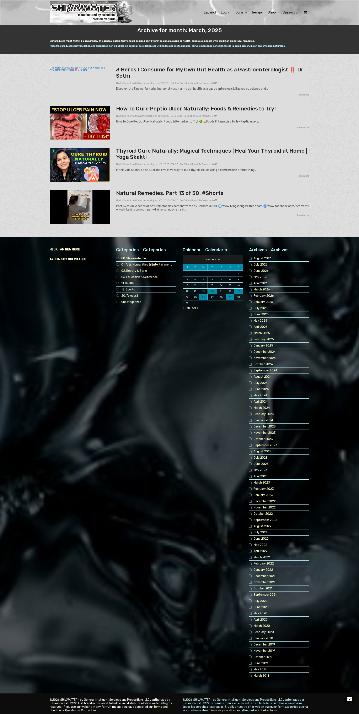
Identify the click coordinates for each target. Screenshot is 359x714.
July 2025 (261, 308)
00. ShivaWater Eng (134, 258)
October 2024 (263, 364)
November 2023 (265, 433)
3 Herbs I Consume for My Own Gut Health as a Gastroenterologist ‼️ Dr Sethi (209, 72)
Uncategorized (131, 302)
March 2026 (262, 289)
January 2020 (263, 638)
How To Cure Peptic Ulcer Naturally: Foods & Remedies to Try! (196, 108)
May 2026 (260, 277)
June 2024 (261, 389)
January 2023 (263, 495)
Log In (225, 12)
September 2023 (265, 445)
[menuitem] (210, 12)
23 (238, 291)
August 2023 (263, 451)
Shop (272, 12)
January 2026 (263, 302)
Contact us (88, 710)
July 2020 (261, 601)
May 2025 (260, 320)
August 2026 (263, 258)
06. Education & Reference (195, 83)
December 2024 (265, 352)
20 (212, 291)
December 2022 (265, 501)
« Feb (186, 308)
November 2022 (265, 507)
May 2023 (260, 470)
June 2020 (261, 607)
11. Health (127, 283)
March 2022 (262, 557)
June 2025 (261, 314)
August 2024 (263, 376)
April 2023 (261, 476)
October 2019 (263, 657)
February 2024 (264, 414)
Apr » (195, 308)
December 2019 (264, 644)
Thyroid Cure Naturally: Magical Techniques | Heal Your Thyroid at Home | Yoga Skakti (211, 154)
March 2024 (262, 408)
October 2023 (263, 439)
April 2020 (261, 619)
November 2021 (264, 582)
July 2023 (261, 457)
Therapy (256, 12)
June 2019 (261, 663)
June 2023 (261, 464)
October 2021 (263, 588)
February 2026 (264, 296)
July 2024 (261, 383)
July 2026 (261, 264)
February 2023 (264, 489)
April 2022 (261, 551)
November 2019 (264, 651)
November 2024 (265, 358)
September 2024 (265, 370)
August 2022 (263, 526)
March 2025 (262, 333)
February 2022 (264, 563)
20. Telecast (129, 296)
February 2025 (264, 339)
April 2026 (261, 283)
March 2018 (261, 675)
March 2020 (262, 626)
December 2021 (264, 576)
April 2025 (261, 327)
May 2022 (260, 545)
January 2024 (263, 420)
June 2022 (261, 538)
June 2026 (261, 271)
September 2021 (265, 594)
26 (203, 297)
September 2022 (265, 520)
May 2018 (260, 669)
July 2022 (261, 532)
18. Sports (128, 289)
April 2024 (261, 401)
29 (230, 297)
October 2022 (263, 514)
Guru (239, 12)
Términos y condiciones (224, 710)
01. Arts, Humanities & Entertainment (146, 264)
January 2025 (263, 345)
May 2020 (260, 613)
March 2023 (262, 482)
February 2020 (264, 632)
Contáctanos (269, 710)
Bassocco (290, 12)
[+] (80, 69)
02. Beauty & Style (134, 271)
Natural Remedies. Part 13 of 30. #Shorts (169, 193)
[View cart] (304, 12)
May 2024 (260, 395)
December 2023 (265, 426)
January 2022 (263, 570)
